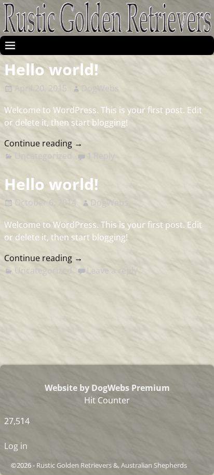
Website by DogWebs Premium (107, 387)
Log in (16, 446)
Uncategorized (43, 155)
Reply (101, 155)
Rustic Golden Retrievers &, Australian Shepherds (111, 465)
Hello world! (51, 69)
